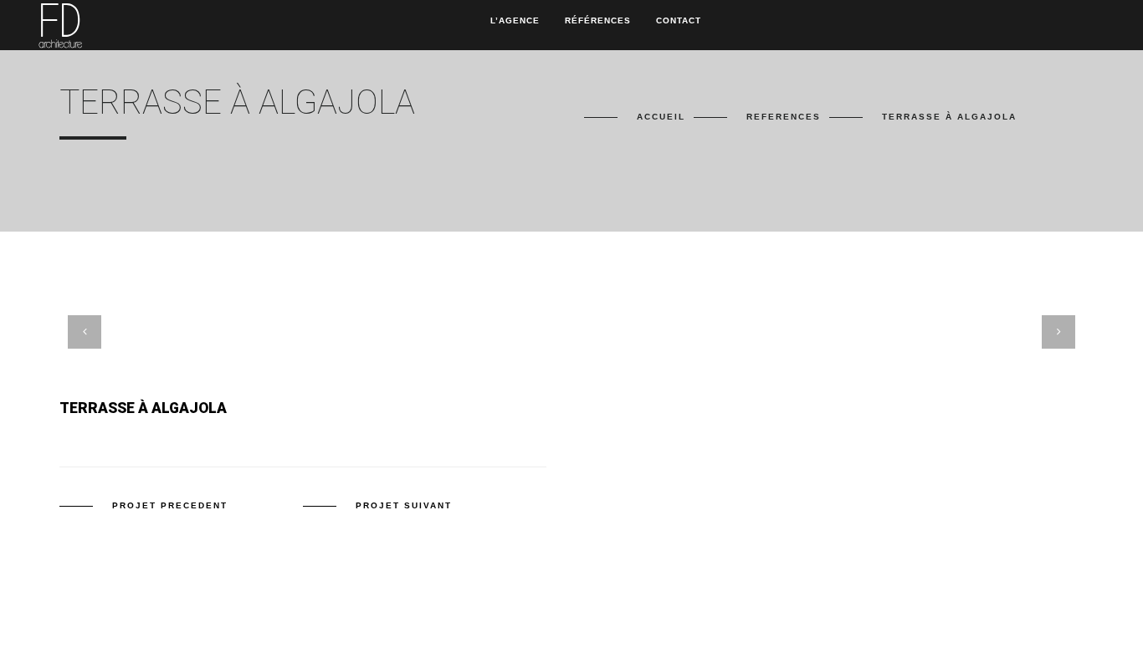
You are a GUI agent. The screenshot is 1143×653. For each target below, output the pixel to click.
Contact (678, 20)
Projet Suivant (404, 505)
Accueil (661, 116)
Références (598, 20)
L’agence (515, 20)
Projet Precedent (170, 505)
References (783, 116)
